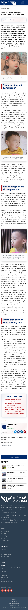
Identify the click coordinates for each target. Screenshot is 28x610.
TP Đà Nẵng (4, 536)
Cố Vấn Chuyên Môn (6, 552)
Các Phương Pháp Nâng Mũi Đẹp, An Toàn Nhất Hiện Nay (14, 400)
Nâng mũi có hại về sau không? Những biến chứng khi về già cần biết (14, 408)
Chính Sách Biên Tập (14, 605)
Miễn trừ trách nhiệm (6, 554)
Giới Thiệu (3, 549)
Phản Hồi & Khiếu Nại (6, 556)
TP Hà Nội (3, 533)
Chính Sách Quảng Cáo (14, 603)
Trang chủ (3, 8)
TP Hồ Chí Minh (5, 531)
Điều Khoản (14, 601)
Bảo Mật (14, 599)
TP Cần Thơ (4, 538)
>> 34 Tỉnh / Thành (5, 540)
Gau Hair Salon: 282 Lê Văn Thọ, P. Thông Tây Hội (16, 479)
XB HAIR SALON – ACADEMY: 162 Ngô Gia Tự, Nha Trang (15, 486)
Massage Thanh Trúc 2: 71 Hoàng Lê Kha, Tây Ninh (16, 466)
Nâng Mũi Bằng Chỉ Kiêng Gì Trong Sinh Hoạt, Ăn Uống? (13, 404)
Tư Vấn (8, 8)
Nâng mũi (4, 92)
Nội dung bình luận (6, 442)
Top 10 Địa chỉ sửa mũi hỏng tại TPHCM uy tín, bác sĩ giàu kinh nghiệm (14, 412)
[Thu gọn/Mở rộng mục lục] (13, 20)
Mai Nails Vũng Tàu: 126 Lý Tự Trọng (16, 472)
